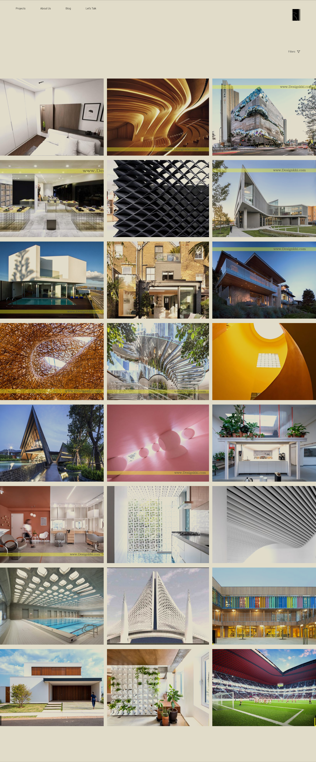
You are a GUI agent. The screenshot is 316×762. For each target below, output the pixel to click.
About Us (45, 8)
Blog (68, 8)
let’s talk (91, 8)
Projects (21, 8)
